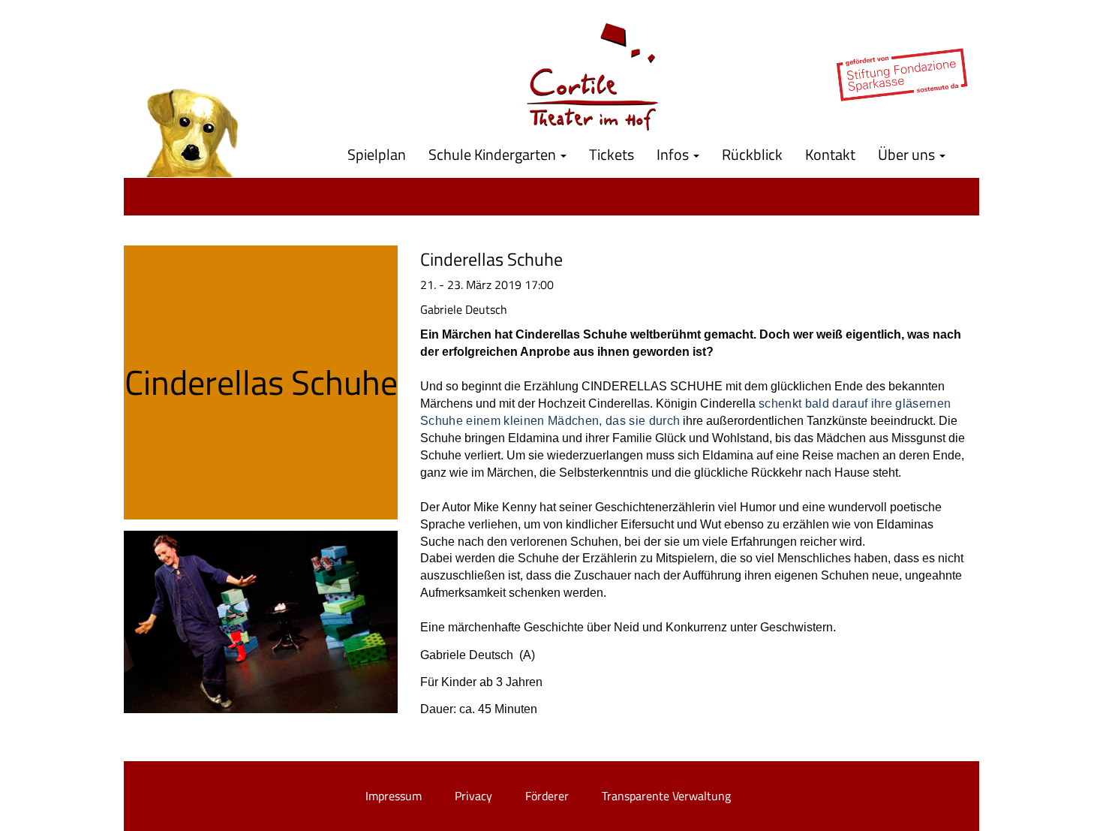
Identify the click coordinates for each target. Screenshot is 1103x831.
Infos (674, 154)
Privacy (473, 796)
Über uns (908, 154)
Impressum (393, 796)
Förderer (547, 796)
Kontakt (830, 154)
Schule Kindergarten (493, 154)
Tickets (611, 154)
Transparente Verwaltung (666, 796)
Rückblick (752, 154)
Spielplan (376, 154)
